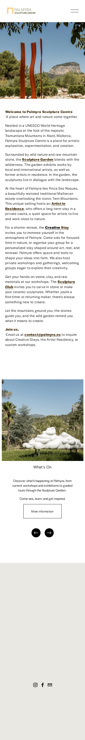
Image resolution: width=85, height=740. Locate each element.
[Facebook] (42, 685)
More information (42, 511)
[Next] (49, 532)
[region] (42, 458)
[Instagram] (35, 685)
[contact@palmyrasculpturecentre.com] (50, 685)
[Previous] (36, 532)
